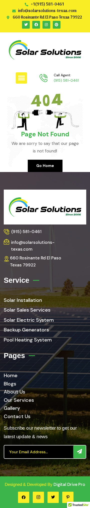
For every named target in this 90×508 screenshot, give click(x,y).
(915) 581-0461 (66, 80)
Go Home (45, 165)
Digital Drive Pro (69, 484)
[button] (21, 78)
